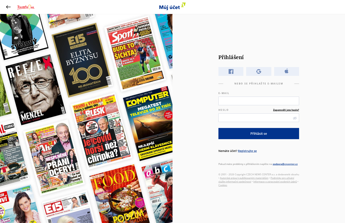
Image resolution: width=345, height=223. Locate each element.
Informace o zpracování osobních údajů (275, 181)
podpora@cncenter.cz (285, 164)
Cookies (222, 185)
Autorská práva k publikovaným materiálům (244, 178)
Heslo (258, 110)
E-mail (223, 93)
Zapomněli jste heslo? (286, 110)
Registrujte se (247, 151)
